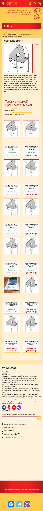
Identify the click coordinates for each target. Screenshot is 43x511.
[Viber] (19, 407)
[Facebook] (4, 407)
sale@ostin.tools (26, 14)
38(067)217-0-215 (9, 434)
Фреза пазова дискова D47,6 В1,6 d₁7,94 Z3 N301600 (31, 304)
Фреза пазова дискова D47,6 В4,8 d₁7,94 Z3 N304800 (31, 343)
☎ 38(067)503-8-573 (11, 12)
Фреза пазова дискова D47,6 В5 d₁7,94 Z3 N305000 (11, 265)
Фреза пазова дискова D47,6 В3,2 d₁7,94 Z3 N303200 (11, 226)
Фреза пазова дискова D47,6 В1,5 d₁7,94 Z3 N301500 (11, 148)
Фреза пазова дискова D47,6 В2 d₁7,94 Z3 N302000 (31, 148)
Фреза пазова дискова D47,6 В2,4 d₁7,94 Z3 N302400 (11, 343)
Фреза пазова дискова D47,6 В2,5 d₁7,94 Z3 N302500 (11, 187)
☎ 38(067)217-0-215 (24, 12)
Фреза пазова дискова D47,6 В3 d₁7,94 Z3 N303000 (31, 187)
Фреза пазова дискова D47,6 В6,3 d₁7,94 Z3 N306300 (11, 304)
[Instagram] (9, 407)
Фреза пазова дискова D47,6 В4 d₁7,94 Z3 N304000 (31, 226)
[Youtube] (14, 407)
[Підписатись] (39, 418)
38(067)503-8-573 (9, 431)
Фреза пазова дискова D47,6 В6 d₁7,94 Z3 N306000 (31, 265)
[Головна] (4, 34)
